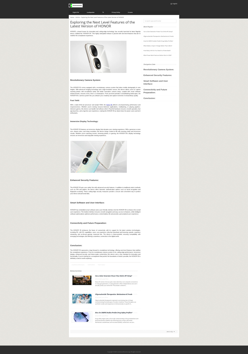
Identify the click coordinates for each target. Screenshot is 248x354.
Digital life (76, 12)
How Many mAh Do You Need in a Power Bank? (157, 50)
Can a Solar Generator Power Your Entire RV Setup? (113, 276)
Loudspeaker (91, 12)
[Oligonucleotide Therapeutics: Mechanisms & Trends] (82, 298)
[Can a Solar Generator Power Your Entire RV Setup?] (82, 280)
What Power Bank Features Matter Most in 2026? (157, 55)
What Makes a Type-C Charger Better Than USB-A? (157, 46)
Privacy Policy (116, 12)
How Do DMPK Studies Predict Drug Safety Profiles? (113, 312)
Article (78, 17)
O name (130, 12)
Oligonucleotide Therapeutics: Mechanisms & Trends (113, 294)
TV (103, 12)
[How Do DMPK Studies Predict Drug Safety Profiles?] (82, 317)
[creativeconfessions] (76, 5)
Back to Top (170, 331)
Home (72, 17)
